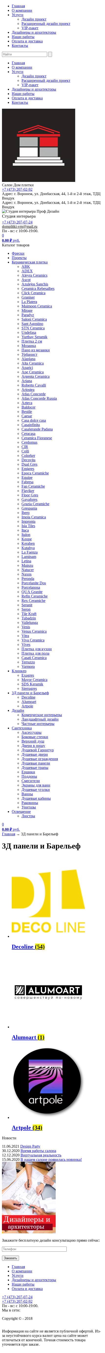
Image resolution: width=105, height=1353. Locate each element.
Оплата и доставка (27, 41)
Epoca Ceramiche (35, 473)
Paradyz (27, 315)
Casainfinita (30, 425)
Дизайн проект (33, 19)
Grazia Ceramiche (35, 504)
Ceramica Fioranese (36, 438)
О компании (22, 10)
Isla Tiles (28, 526)
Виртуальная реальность (41, 1155)
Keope (26, 539)
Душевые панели (35, 763)
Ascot (26, 280)
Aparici (27, 368)
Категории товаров (18, 882)
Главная (18, 6)
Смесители (30, 781)
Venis (25, 627)
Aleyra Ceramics (34, 275)
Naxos (26, 574)
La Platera (29, 302)
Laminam (28, 557)
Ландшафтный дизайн (40, 719)
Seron (26, 609)
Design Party (30, 1146)
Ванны (27, 794)
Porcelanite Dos (33, 583)
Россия (27, 930)
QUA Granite (31, 592)
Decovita (28, 460)
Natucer (27, 570)
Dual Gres (29, 464)
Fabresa (27, 482)
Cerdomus (29, 442)
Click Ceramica (33, 293)
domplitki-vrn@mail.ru (19, 226)
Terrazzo (28, 662)
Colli (25, 451)
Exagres (27, 675)
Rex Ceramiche (33, 600)
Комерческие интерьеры (41, 715)
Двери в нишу (33, 746)
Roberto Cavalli (33, 385)
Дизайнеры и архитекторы (34, 32)
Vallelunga (29, 622)
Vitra (25, 636)
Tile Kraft (28, 614)
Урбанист (29, 354)
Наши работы (23, 37)
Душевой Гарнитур (37, 750)
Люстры (28, 816)
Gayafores (29, 499)
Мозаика (28, 346)
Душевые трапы (34, 768)
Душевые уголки (35, 789)
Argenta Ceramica (35, 376)
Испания (29, 940)
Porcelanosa (30, 587)
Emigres (27, 469)
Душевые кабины (36, 798)
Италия (28, 915)
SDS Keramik (32, 684)
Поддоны (29, 776)
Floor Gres (29, 495)
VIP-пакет (29, 28)
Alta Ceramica (32, 363)
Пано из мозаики (35, 350)
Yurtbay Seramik (34, 337)
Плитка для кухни (36, 649)
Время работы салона (38, 1151)
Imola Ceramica (33, 517)
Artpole (27, 706)
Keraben (28, 543)
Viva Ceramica (32, 640)
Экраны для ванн (35, 785)
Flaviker (27, 491)
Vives (25, 644)
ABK (25, 266)
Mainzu (27, 565)
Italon (25, 535)
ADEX (27, 271)
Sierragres (29, 688)
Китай (25, 920)
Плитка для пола (35, 653)
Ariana (26, 381)
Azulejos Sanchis (34, 284)
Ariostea (27, 390)
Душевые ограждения (39, 759)
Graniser (28, 297)
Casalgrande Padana (37, 429)
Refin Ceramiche (34, 596)
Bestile (26, 411)
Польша (27, 925)
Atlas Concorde (33, 394)
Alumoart (28, 702)
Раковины (29, 803)
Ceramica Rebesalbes (37, 288)
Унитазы (28, 807)
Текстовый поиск (16, 862)
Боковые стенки (34, 737)
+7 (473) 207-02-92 (17, 189)
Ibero (25, 513)
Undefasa (28, 332)
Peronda (27, 579)
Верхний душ (32, 741)
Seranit (26, 605)
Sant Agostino (32, 324)
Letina (26, 561)
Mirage (26, 310)
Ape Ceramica (32, 372)
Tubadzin (28, 618)
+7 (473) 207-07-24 (17, 222)
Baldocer (28, 407)
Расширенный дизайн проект (45, 23)
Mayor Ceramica (34, 680)
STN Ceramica (33, 328)
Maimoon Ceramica (36, 306)
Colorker (28, 455)
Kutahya (28, 548)
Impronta (28, 521)
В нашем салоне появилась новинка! (51, 1159)
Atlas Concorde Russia (39, 398)
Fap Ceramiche (33, 486)
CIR (24, 447)
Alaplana (28, 359)
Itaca (25, 530)
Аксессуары (31, 732)
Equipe (26, 477)
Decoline (28, 697)
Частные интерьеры (37, 724)
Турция (27, 935)
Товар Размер (13, 948)
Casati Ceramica (34, 658)
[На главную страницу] (38, 180)
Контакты (20, 45)
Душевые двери (34, 754)
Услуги (17, 15)
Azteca (26, 403)
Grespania (29, 508)
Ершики (28, 772)
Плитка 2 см (31, 341)
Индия (27, 911)
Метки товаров (14, 902)
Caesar (26, 416)
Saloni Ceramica (34, 319)
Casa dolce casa (33, 420)
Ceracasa (28, 433)
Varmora (28, 666)
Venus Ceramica (34, 631)
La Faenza (29, 552)
